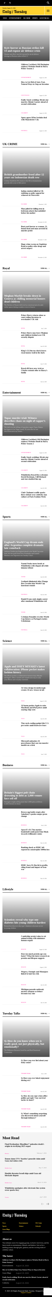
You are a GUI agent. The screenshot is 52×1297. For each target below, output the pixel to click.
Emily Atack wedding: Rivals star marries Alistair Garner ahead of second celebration (34, 102)
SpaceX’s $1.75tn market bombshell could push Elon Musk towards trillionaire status (34, 832)
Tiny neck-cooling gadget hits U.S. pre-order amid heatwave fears (35, 724)
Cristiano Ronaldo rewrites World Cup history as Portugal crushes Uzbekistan (35, 619)
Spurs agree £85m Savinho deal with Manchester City (34, 119)
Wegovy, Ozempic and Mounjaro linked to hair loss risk (34, 973)
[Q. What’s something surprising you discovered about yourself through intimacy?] (10, 1119)
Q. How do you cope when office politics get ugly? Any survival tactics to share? (34, 1098)
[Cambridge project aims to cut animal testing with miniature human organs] (10, 942)
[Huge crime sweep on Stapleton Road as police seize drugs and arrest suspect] (10, 250)
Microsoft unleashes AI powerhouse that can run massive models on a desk (34, 743)
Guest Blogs (25, 95)
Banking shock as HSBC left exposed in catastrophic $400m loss (35, 848)
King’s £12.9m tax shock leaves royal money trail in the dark (33, 352)
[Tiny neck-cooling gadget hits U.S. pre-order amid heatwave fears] (10, 729)
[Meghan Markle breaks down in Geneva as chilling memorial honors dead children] (26, 293)
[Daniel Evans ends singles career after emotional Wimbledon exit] (10, 605)
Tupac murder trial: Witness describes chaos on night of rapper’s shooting (24, 420)
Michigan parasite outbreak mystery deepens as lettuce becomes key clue (32, 991)
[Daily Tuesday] (17, 12)
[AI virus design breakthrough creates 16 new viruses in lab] (10, 694)
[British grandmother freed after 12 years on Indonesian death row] (26, 169)
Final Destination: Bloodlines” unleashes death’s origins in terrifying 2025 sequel (24, 1145)
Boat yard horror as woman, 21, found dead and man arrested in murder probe (34, 228)
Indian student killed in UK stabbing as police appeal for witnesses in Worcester (32, 193)
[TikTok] (4, 3)
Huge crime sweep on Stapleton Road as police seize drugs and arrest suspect (34, 246)
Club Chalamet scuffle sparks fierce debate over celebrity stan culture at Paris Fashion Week (34, 494)
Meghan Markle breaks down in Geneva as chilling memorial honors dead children (24, 298)
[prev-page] (43, 1204)
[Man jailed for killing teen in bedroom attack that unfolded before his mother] (10, 215)
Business (24, 825)
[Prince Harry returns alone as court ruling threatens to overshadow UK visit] (10, 321)
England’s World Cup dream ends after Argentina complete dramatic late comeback (24, 545)
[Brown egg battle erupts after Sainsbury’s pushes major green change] (10, 818)
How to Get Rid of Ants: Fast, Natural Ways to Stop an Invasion (35, 83)
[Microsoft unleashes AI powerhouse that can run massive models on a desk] (10, 747)
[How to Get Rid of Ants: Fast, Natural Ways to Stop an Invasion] (10, 88)
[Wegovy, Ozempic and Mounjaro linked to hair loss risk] (10, 978)
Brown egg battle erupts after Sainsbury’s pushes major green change (34, 814)
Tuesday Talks (25, 1073)
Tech (22, 701)
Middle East (8, 1168)
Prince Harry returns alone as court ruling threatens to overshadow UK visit (33, 317)
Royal (23, 328)
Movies (7, 1153)
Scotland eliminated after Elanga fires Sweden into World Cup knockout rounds (34, 583)
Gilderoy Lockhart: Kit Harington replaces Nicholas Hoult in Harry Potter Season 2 (35, 66)
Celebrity (24, 113)
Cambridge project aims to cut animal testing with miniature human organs (33, 938)
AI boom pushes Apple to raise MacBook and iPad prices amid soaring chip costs (34, 707)
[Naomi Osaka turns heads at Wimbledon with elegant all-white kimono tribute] (10, 570)
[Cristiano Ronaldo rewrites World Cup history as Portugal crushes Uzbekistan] (10, 623)
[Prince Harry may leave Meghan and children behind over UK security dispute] (10, 339)
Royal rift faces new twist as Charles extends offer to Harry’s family (34, 370)
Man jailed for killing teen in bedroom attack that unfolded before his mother (33, 211)
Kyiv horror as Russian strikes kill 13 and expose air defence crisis (24, 49)
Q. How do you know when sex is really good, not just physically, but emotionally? (24, 1043)
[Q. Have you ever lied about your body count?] (10, 1066)
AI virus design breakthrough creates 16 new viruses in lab (33, 689)
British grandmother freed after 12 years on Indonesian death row (24, 176)
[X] (10, 3)
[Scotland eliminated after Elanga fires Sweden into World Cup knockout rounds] (10, 587)
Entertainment (26, 77)
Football (24, 130)
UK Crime (24, 204)
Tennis (23, 576)
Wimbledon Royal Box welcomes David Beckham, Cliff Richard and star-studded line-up (34, 477)
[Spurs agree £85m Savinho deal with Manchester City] (10, 124)
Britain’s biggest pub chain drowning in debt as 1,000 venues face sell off (23, 795)
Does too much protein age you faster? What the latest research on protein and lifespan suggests (35, 956)
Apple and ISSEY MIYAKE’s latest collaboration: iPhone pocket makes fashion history (24, 669)
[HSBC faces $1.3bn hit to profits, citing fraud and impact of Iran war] (10, 871)
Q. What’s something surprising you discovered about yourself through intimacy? (34, 1115)
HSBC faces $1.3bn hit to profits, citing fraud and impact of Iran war (34, 867)
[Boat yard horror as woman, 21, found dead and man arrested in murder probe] (10, 232)
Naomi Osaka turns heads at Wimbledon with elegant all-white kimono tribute (34, 566)
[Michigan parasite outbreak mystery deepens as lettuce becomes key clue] (10, 995)
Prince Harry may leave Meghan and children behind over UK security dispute (34, 335)
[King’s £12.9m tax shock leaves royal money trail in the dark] (10, 357)
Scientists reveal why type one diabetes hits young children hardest (24, 921)
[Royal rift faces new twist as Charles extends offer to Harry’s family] (10, 374)
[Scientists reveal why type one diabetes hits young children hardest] (26, 914)
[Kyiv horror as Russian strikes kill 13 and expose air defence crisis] (26, 42)
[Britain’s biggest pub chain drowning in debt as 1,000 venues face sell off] (26, 790)
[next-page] (47, 1204)
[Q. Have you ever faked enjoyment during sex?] (10, 1084)
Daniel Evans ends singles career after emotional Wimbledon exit (34, 600)
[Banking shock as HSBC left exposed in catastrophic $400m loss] (10, 853)
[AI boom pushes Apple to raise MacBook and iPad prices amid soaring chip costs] (10, 711)
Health (23, 949)
